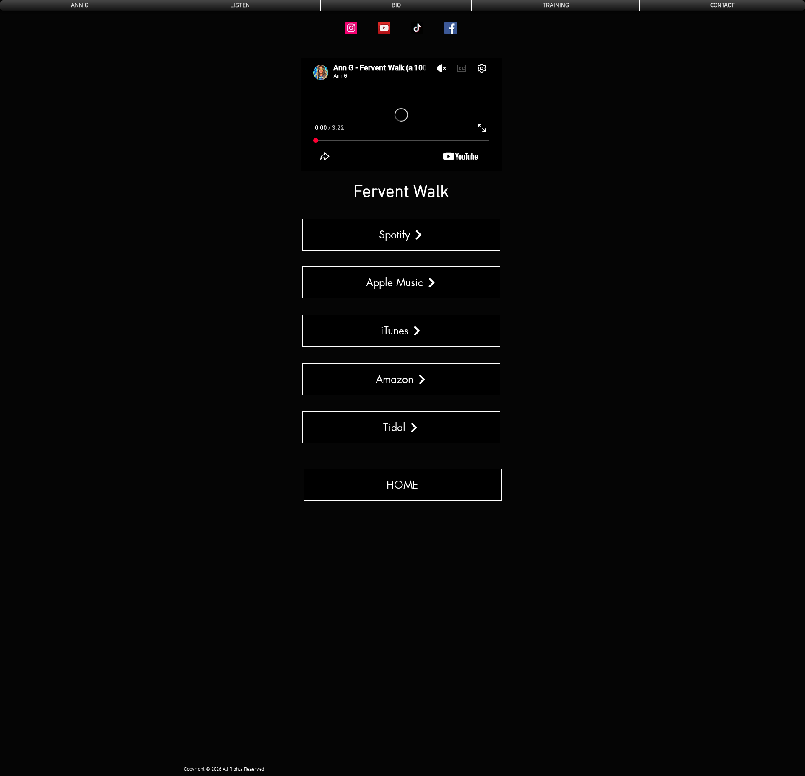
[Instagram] (351, 28)
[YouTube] (384, 28)
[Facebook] (450, 28)
